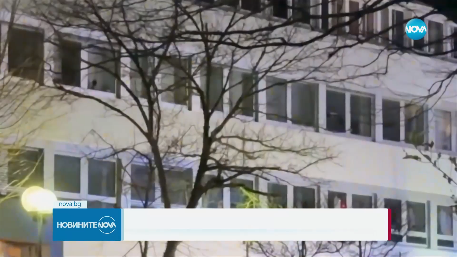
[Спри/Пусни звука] (18, 251)
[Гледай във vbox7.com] (448, 251)
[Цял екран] (438, 251)
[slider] (148, 244)
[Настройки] (447, 8)
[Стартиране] (8, 251)
